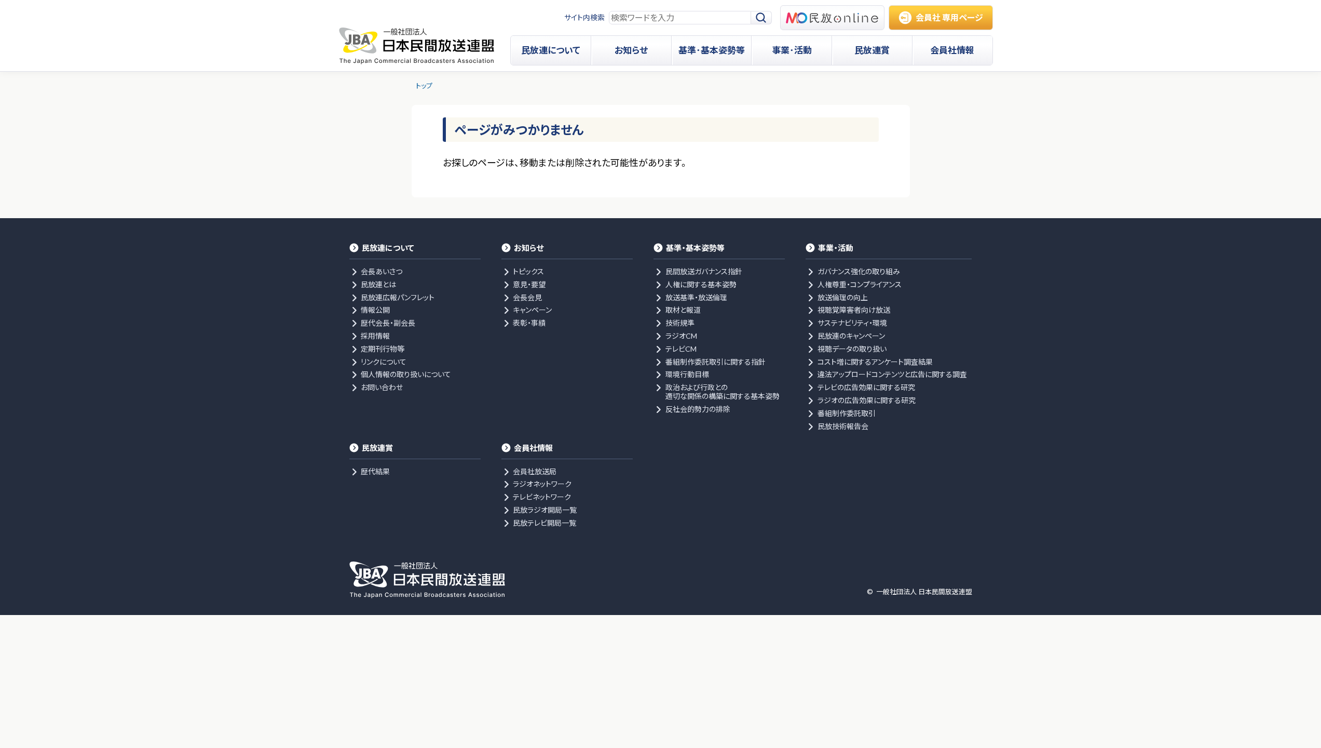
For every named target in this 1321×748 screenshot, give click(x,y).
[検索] (761, 18)
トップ (424, 86)
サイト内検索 (584, 17)
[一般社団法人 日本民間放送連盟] (416, 45)
